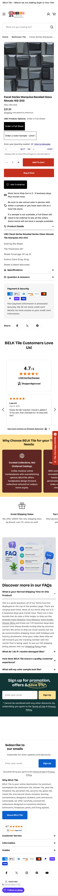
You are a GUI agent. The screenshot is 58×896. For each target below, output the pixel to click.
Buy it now (29, 173)
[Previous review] (3, 409)
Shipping (8, 112)
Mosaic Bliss (8, 623)
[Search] (51, 27)
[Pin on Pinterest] (37, 325)
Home (5, 37)
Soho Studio (47, 619)
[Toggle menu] (4, 14)
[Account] (48, 14)
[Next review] (55, 409)
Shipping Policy (33, 646)
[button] (55, 448)
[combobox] (29, 27)
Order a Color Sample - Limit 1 (20, 135)
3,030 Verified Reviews (29, 378)
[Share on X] (27, 325)
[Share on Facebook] (17, 325)
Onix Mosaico (33, 619)
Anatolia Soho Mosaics (13, 619)
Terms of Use (38, 706)
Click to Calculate (42, 144)
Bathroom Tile (19, 37)
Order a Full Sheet (14, 126)
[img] (29, 373)
